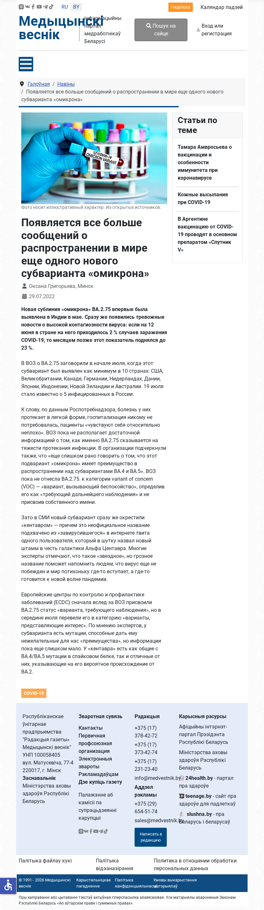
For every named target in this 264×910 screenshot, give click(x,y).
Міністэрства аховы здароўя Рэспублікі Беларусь (203, 760)
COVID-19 (34, 693)
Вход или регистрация (217, 30)
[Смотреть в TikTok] (51, 7)
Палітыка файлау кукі (45, 861)
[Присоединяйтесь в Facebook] (33, 7)
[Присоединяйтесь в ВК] (27, 7)
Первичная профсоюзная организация (95, 743)
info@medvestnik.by (158, 778)
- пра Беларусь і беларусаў (204, 818)
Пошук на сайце (163, 30)
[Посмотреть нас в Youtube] (39, 7)
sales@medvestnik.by (159, 820)
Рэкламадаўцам (98, 774)
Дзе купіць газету (100, 782)
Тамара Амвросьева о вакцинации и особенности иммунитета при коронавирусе (205, 162)
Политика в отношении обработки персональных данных (195, 864)
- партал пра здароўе (206, 782)
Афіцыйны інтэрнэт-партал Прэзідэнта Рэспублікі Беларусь (203, 734)
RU (64, 7)
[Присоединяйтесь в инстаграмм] (21, 7)
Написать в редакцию (151, 837)
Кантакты (91, 728)
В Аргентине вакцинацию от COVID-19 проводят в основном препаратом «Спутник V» (207, 234)
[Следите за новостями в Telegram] (45, 7)
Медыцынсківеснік (61, 27)
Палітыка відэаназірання (114, 864)
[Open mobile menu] (26, 64)
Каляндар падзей (222, 7)
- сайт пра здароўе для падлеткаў (207, 800)
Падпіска (180, 7)
